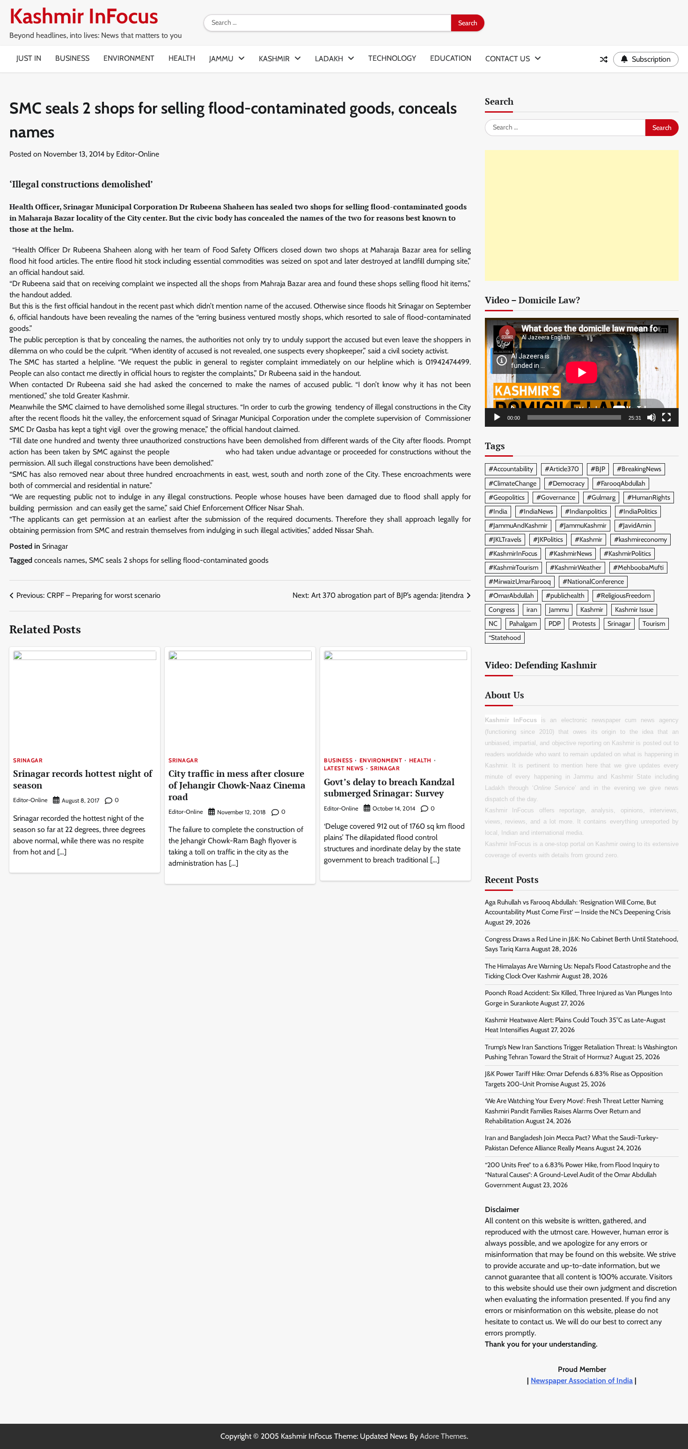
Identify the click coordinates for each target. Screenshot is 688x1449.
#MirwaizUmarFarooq (520, 581)
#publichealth (565, 595)
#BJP (598, 469)
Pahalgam (523, 623)
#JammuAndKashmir (518, 525)
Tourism (654, 623)
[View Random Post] (604, 59)
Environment (128, 58)
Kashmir (274, 58)
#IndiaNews (536, 511)
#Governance (555, 497)
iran (532, 609)
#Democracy (566, 483)
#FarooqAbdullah (620, 483)
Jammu (221, 58)
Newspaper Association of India (582, 1380)
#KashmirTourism (513, 567)
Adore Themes (443, 1436)
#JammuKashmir (583, 525)
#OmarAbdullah (511, 595)
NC (493, 623)
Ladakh (329, 58)
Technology (392, 58)
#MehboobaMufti (638, 567)
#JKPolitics (548, 539)
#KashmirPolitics (627, 553)
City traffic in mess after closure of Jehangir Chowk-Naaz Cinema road (237, 785)
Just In (28, 58)
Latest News (344, 768)
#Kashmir (588, 539)
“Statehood (505, 637)
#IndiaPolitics (638, 511)
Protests (584, 623)
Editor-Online (137, 154)
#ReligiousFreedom (623, 595)
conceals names (59, 560)
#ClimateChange (512, 483)
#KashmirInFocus (513, 553)
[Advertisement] (582, 215)
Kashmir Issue (634, 609)
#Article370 (562, 469)
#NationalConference (593, 581)
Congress (502, 609)
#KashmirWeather (575, 567)
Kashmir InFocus (83, 16)
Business (72, 58)
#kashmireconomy (640, 539)
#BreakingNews (639, 469)
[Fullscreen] (666, 417)
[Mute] (651, 417)
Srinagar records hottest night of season (82, 779)
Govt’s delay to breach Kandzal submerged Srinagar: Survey (389, 787)
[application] (582, 372)
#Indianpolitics (586, 511)
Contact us (507, 58)
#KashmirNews (570, 553)
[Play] (497, 417)
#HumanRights (648, 497)
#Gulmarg (601, 497)
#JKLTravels (505, 539)
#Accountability (511, 469)
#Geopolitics (507, 497)
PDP (555, 623)
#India (498, 511)
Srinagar (55, 546)
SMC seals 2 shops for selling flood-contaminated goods (179, 560)
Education (450, 58)
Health (181, 58)
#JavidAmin (634, 525)
